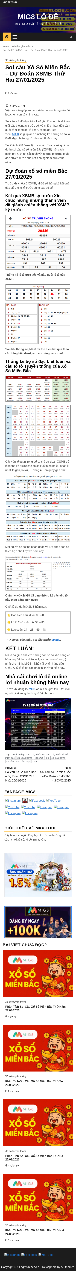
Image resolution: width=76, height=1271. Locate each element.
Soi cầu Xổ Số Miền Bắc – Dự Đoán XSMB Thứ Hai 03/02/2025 (55, 774)
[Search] (71, 37)
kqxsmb (39, 758)
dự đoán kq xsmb (21, 754)
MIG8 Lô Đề (38, 17)
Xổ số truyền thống (16, 60)
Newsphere (49, 1267)
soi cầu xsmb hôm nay (18, 761)
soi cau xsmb (58, 758)
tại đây (55, 639)
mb (47, 758)
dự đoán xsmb (24, 758)
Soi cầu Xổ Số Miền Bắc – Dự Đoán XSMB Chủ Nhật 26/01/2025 (20, 774)
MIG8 (15, 134)
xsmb (35, 761)
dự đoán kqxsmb (41, 754)
